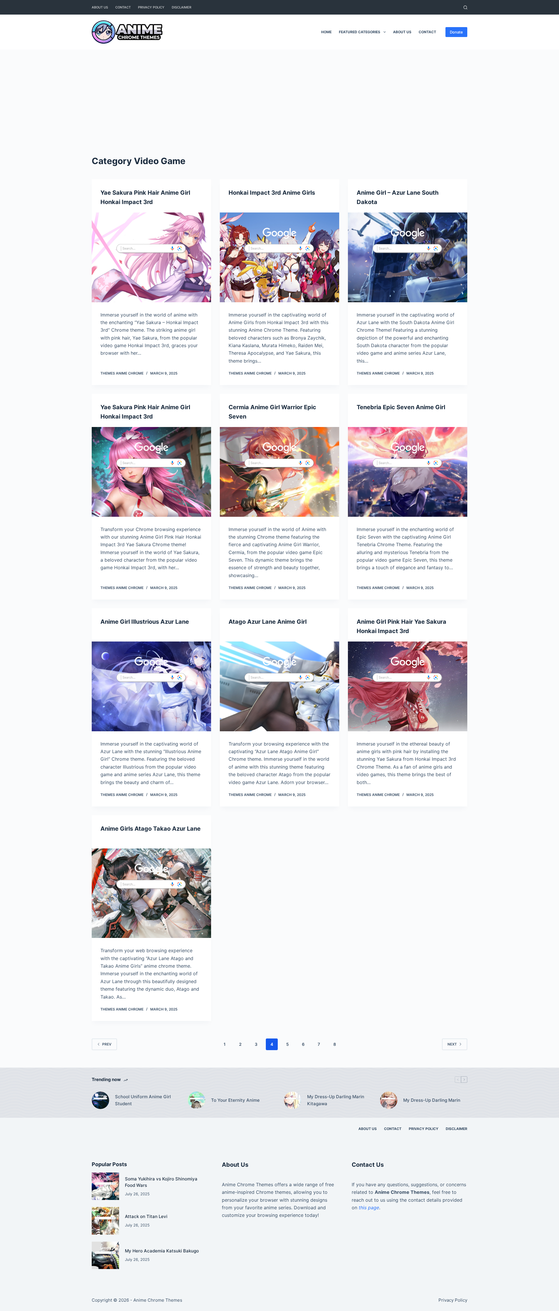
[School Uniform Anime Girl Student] (100, 1100)
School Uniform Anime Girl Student (143, 1100)
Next (452, 1044)
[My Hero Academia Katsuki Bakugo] (105, 1255)
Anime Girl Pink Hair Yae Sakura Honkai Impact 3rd (401, 626)
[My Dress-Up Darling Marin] (388, 1100)
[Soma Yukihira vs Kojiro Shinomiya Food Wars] (105, 1186)
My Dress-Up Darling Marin (431, 1100)
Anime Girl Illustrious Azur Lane (144, 621)
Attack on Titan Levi (146, 1216)
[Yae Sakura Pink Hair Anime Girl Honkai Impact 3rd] (151, 257)
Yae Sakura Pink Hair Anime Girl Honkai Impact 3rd (145, 197)
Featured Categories (359, 32)
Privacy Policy (151, 7)
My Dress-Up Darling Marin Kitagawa (335, 1100)
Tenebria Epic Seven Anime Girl (401, 407)
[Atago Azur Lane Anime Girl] (279, 686)
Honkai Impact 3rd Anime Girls (272, 192)
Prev (107, 1044)
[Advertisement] (279, 93)
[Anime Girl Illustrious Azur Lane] (151, 686)
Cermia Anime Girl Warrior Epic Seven (272, 412)
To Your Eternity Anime (235, 1100)
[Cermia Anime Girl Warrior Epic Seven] (279, 472)
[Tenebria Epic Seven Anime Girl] (407, 472)
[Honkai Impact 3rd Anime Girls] (279, 257)
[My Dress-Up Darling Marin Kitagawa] (292, 1100)
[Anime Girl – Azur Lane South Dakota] (407, 257)
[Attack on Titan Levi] (105, 1220)
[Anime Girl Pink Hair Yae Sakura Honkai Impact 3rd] (407, 686)
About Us (100, 7)
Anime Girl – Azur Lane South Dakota (397, 197)
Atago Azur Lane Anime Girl (268, 621)
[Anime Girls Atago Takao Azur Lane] (151, 893)
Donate (456, 32)
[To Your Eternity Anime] (196, 1100)
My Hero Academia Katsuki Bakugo (162, 1251)
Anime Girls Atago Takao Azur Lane (150, 828)
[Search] (465, 7)
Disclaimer (181, 7)
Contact (123, 7)
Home (326, 32)
